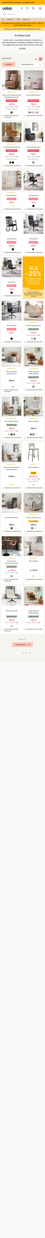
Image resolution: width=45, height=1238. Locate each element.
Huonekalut (10, 19)
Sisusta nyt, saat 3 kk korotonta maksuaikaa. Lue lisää (22, 29)
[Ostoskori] (33, 8)
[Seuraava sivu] (30, 653)
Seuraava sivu (21, 644)
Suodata (8, 64)
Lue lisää (22, 48)
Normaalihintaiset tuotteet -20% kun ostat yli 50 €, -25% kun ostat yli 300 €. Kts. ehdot (22, 24)
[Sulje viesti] (42, 2)
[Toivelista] (27, 8)
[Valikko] (40, 8)
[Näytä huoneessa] (38, 59)
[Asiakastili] (21, 8)
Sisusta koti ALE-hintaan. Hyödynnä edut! (18, 2)
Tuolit (18, 19)
